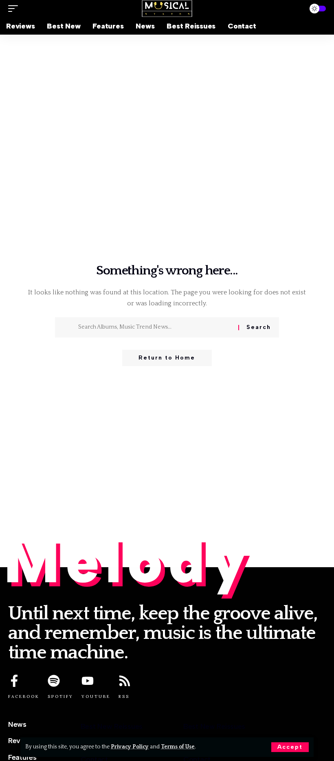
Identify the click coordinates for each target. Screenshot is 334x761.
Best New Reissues (112, 726)
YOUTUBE (95, 696)
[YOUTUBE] (87, 681)
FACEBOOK (24, 696)
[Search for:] (155, 327)
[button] (290, 747)
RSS (124, 696)
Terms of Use (178, 746)
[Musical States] (167, 8)
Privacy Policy (130, 746)
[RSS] (125, 681)
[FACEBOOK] (14, 681)
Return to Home (166, 357)
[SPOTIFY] (54, 681)
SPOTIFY (60, 696)
